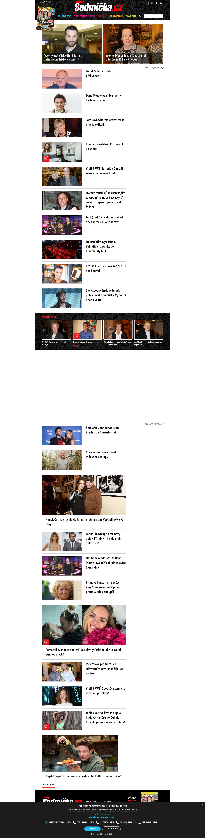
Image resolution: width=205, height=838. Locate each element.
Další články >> (48, 785)
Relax (102, 16)
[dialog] (102, 820)
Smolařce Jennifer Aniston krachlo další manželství (102, 430)
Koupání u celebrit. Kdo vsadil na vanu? (104, 147)
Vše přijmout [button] (92, 829)
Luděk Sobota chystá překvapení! (98, 74)
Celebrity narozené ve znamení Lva (86, 342)
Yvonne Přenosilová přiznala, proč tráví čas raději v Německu (126, 57)
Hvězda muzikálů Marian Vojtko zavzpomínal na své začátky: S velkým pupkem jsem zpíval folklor (105, 200)
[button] (102, 817)
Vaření (131, 16)
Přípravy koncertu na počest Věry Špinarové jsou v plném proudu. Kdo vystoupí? (103, 587)
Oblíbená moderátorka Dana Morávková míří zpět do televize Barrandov (106, 563)
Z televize (80, 16)
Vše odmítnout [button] (111, 829)
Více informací (105, 814)
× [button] (202, 805)
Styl (93, 16)
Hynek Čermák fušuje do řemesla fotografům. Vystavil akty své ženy (84, 522)
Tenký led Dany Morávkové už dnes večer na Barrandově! (104, 220)
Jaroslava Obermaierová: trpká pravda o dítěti (105, 122)
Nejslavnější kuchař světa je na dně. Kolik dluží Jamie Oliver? (83, 776)
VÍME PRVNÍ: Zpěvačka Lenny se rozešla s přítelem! (105, 691)
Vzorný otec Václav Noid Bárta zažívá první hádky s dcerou (62, 57)
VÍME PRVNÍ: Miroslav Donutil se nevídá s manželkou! (104, 171)
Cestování (116, 16)
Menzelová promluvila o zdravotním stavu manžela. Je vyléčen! (104, 669)
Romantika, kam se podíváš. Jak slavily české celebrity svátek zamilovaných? (84, 652)
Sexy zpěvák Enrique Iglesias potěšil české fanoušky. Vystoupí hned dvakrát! (106, 295)
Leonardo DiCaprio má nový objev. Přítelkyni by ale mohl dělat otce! (103, 538)
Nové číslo (46, 3)
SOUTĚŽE (107, 802)
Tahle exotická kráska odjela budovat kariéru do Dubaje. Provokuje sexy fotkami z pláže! (105, 718)
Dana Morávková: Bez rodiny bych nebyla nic (104, 98)
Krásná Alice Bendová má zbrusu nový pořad (106, 269)
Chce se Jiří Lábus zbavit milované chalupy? (101, 455)
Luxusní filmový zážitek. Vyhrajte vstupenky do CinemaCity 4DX (101, 246)
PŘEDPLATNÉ (91, 802)
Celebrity (64, 16)
